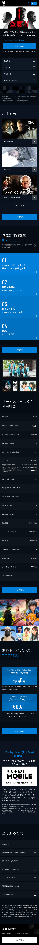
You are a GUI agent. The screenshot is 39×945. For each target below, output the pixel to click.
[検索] (28, 3)
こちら (32, 470)
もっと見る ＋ (19, 205)
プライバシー (17, 933)
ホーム (3, 933)
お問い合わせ (25, 933)
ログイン (34, 3)
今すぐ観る (19, 46)
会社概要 (9, 933)
